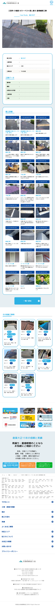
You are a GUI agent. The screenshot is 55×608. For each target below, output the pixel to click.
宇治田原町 (48, 496)
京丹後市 (20, 497)
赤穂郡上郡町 (31, 493)
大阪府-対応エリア (5, 478)
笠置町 (52, 496)
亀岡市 (23, 496)
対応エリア (6, 532)
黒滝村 (9, 487)
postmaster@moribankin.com (30, 575)
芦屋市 (22, 490)
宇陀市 (20, 485)
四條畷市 (40, 479)
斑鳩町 (13, 485)
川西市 (6, 493)
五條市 (16, 487)
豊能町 (33, 482)
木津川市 (33, 496)
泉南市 (37, 479)
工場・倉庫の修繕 (8, 507)
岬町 (45, 480)
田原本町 (46, 485)
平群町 (45, 486)
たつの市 (33, 491)
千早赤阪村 (36, 482)
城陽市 (3, 497)
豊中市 (30, 480)
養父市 (34, 490)
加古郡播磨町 (43, 491)
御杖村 (48, 486)
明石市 (12, 490)
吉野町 (42, 487)
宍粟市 (52, 490)
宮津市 (20, 496)
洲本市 (19, 490)
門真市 (16, 481)
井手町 (45, 496)
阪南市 (52, 479)
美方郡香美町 (41, 493)
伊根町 (44, 497)
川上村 (23, 486)
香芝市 (6, 486)
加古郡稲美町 (38, 491)
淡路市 (48, 490)
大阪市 (3, 479)
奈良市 (3, 485)
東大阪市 (30, 479)
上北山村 (16, 486)
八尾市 (12, 480)
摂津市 (20, 481)
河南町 (52, 480)
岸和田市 (9, 479)
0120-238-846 (29, 571)
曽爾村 (40, 485)
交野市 (44, 479)
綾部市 (13, 496)
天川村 (50, 485)
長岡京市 (9, 497)
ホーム (3, 475)
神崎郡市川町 (36, 492)
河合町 (20, 486)
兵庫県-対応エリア (5, 489)
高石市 (23, 481)
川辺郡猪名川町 (48, 491)
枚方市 (6, 480)
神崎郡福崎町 (41, 492)
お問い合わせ (6, 546)
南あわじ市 (41, 490)
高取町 (43, 485)
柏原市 (9, 481)
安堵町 (10, 485)
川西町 (3, 487)
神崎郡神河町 (46, 492)
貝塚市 (23, 479)
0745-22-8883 (29, 572)
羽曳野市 (12, 481)
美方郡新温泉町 (46, 493)
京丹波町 (40, 497)
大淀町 (3, 486)
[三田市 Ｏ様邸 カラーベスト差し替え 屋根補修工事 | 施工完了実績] (11, 3)
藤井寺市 (3, 482)
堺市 (5, 479)
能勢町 (30, 482)
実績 (9, 475)
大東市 (34, 479)
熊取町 (39, 480)
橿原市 (9, 486)
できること (6, 502)
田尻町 (43, 480)
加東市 (30, 491)
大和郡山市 (33, 487)
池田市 (12, 479)
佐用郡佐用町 (36, 493)
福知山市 (6, 496)
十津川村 (33, 486)
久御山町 (41, 496)
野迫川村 (37, 486)
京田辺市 (16, 497)
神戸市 (3, 490)
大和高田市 (38, 487)
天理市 (30, 486)
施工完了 (15, 475)
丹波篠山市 (30, 490)
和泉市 (3, 481)
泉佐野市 (16, 480)
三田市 (12, 493)
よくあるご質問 (7, 527)
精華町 (33, 497)
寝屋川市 (23, 480)
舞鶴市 (10, 496)
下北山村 (36, 485)
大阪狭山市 (48, 479)
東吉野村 (41, 486)
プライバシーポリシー (10, 551)
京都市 (3, 496)
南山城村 (36, 497)
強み (3, 512)
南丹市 (30, 496)
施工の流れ (6, 517)
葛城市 (12, 486)
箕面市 (6, 481)
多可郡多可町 (31, 492)
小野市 (9, 493)
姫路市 (6, 490)
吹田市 (16, 479)
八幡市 (13, 497)
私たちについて (7, 536)
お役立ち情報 (6, 541)
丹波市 (37, 490)
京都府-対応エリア (5, 495)
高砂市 (3, 493)
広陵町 (12, 487)
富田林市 (20, 480)
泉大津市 (19, 479)
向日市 (6, 497)
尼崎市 (9, 490)
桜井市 (22, 487)
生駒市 (16, 485)
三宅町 (51, 486)
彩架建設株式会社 (28, 588)
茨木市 (9, 480)
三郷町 (30, 485)
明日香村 (6, 485)
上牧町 (6, 487)
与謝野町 (47, 497)
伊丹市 (25, 490)
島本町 (33, 480)
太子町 (48, 480)
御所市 (19, 487)
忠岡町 (36, 480)
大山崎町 (37, 496)
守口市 (3, 480)
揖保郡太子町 (52, 492)
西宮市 (16, 490)
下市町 (33, 485)
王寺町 (23, 485)
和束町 (30, 497)
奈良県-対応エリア (5, 484)
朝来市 (45, 490)
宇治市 (16, 496)
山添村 (30, 487)
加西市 (16, 493)
